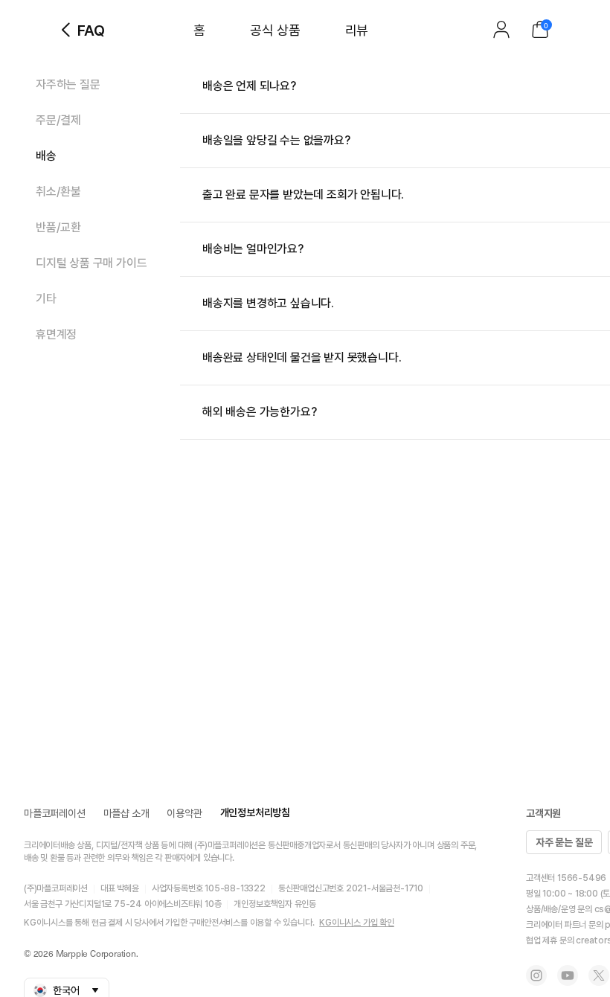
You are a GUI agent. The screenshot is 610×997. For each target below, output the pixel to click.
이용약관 (184, 813)
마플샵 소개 (126, 813)
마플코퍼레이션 (55, 813)
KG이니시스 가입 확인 (356, 922)
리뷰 (356, 30)
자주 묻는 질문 (564, 842)
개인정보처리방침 (255, 812)
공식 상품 (275, 30)
